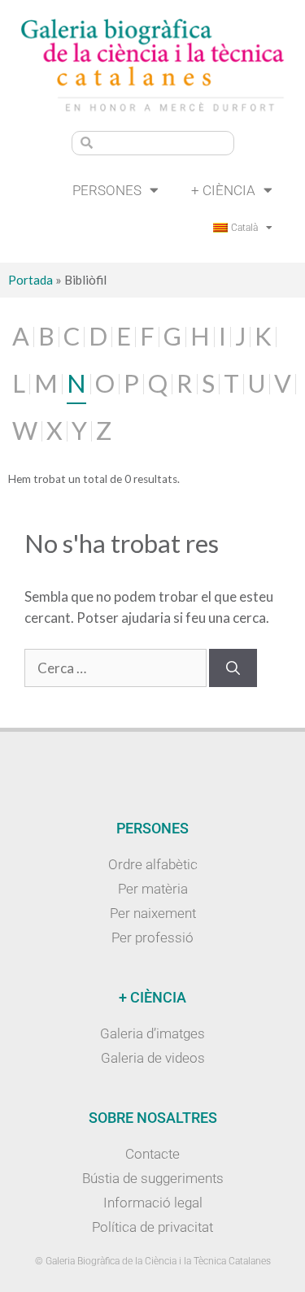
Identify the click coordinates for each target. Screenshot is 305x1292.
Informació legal (153, 1202)
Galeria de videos (153, 1058)
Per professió (152, 937)
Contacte (152, 1154)
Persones (107, 190)
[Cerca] (233, 668)
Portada (30, 279)
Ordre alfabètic (153, 864)
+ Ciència (223, 190)
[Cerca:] (116, 667)
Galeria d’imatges (152, 1033)
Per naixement (153, 913)
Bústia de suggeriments (153, 1178)
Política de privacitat (152, 1227)
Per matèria (153, 889)
